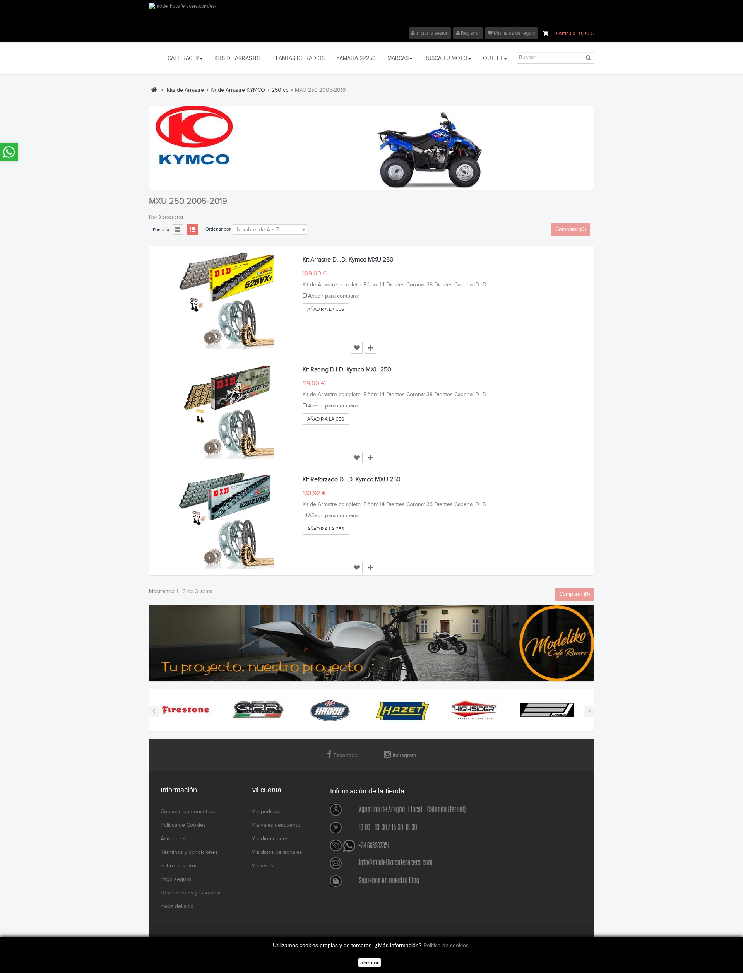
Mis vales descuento (275, 825)
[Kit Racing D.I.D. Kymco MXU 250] (226, 410)
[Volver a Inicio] (154, 90)
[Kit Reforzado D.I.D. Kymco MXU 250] (226, 520)
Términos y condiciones (189, 852)
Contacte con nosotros (188, 812)
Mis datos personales (276, 852)
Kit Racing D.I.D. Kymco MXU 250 (347, 369)
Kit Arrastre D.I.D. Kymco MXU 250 (348, 259)
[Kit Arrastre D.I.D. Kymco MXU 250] (226, 300)
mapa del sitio (177, 906)
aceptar (369, 962)
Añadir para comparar (334, 296)
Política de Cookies (183, 825)
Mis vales (262, 866)
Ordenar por (218, 229)
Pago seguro (176, 879)
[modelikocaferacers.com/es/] (371, 15)
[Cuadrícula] (177, 230)
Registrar (470, 33)
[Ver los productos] (186, 709)
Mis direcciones (270, 839)
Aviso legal (174, 839)
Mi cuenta (266, 790)
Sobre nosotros (179, 866)
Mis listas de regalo (514, 33)
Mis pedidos (265, 812)
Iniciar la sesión (431, 33)
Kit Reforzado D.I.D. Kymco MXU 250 (352, 479)
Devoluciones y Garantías (191, 893)
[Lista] (192, 230)
